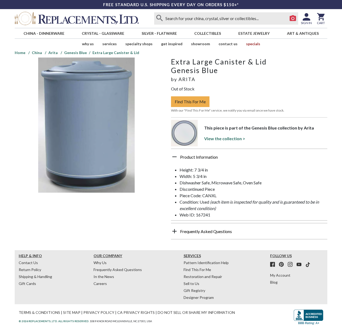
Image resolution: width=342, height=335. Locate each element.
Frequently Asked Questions (118, 269)
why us (88, 43)
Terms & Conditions (39, 312)
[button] (249, 159)
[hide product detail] (174, 156)
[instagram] (292, 265)
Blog (274, 282)
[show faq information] (174, 231)
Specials (253, 43)
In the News (104, 276)
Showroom (200, 43)
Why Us (100, 262)
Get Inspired (171, 43)
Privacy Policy (98, 312)
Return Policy (30, 269)
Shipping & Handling (35, 276)
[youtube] (301, 265)
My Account (280, 275)
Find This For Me (190, 101)
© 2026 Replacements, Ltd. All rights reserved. (54, 321)
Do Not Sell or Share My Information (196, 312)
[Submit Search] (159, 18)
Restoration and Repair (203, 276)
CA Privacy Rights (136, 312)
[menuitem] (44, 33)
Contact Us (228, 43)
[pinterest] (283, 265)
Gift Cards (27, 283)
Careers (100, 283)
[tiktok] (307, 265)
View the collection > (224, 138)
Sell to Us (191, 283)
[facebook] (274, 265)
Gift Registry (194, 290)
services (109, 43)
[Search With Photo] (292, 18)
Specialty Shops (139, 43)
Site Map (71, 312)
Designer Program (199, 297)
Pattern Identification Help (206, 262)
